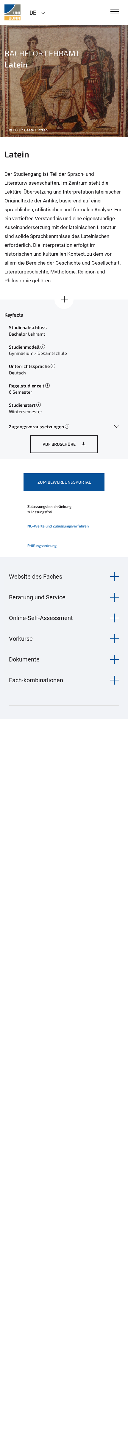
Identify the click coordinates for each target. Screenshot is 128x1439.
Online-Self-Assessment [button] (41, 618)
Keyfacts (13, 315)
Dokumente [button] (24, 659)
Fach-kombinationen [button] (36, 680)
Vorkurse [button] (21, 638)
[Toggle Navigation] (114, 12)
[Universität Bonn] (12, 12)
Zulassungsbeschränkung (49, 506)
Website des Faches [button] (35, 576)
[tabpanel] (64, 81)
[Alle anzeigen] (64, 299)
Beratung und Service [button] (37, 597)
